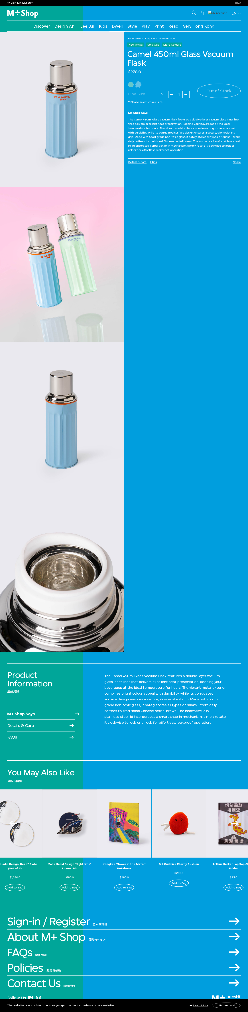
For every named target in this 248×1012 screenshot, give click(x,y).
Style (132, 26)
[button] (217, 12)
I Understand (226, 1005)
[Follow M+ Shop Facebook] (30, 997)
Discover (41, 26)
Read (173, 26)
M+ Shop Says (21, 713)
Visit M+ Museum (22, 2)
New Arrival (136, 44)
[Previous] (13, 823)
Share (237, 162)
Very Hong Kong (199, 26)
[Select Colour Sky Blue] (138, 84)
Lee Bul (87, 26)
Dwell (117, 26)
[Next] (235, 823)
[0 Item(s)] (202, 12)
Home (131, 38)
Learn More (200, 1005)
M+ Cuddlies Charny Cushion (179, 864)
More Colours (172, 44)
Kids (103, 26)
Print (159, 26)
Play (146, 26)
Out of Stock (219, 90)
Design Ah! (65, 26)
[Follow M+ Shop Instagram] (38, 997)
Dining (147, 38)
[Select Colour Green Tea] (131, 84)
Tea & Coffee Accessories (164, 38)
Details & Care (137, 162)
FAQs (153, 162)
